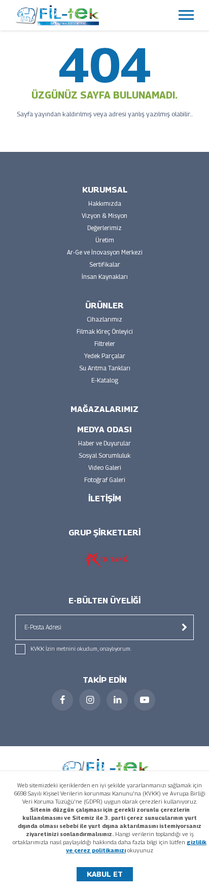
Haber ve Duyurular (104, 443)
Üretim (104, 240)
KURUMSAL (104, 190)
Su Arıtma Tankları (104, 368)
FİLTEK (57, 15)
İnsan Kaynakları (105, 276)
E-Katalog (104, 380)
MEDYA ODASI (104, 429)
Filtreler (104, 343)
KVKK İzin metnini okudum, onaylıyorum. (80, 648)
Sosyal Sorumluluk (104, 455)
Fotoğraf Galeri (104, 480)
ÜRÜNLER (104, 305)
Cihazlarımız (104, 319)
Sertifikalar (104, 264)
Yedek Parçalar (104, 356)
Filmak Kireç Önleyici (105, 331)
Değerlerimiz (104, 228)
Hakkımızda (104, 203)
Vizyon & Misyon (104, 215)
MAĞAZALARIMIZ (104, 409)
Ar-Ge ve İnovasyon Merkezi (105, 252)
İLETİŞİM (104, 498)
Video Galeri (104, 467)
